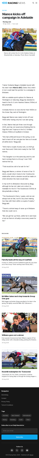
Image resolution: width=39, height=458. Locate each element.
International (26, 415)
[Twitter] (17, 450)
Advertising (4, 395)
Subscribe (19, 437)
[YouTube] (27, 450)
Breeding (13, 419)
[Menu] (36, 2)
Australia (5, 415)
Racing (4, 10)
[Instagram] (22, 450)
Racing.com (7, 22)
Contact (3, 398)
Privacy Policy (5, 401)
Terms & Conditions (7, 405)
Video (28, 419)
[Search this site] (33, 2)
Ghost (31, 455)
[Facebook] (12, 450)
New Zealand (15, 415)
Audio (21, 419)
